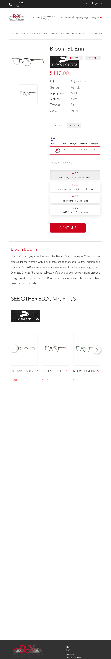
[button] (57, 125)
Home (68, 646)
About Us (70, 653)
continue (67, 228)
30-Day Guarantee (73, 657)
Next (91, 57)
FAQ (68, 650)
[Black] (28, 94)
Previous (76, 57)
